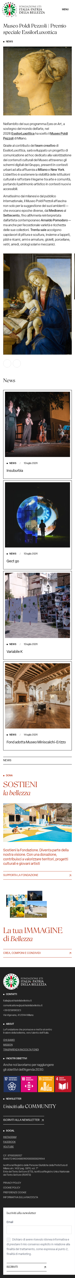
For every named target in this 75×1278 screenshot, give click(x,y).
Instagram (9, 1137)
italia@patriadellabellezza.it (17, 1001)
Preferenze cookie (14, 1193)
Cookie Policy (11, 1188)
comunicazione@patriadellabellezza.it (23, 1005)
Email (10, 1222)
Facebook (9, 1142)
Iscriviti (12, 1267)
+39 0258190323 (12, 1010)
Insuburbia (15, 471)
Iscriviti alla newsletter (21, 1120)
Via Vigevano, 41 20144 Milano (18, 1015)
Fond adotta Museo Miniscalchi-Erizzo (36, 742)
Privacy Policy (12, 1183)
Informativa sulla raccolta (20, 1197)
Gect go (13, 561)
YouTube (8, 1147)
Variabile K (15, 652)
